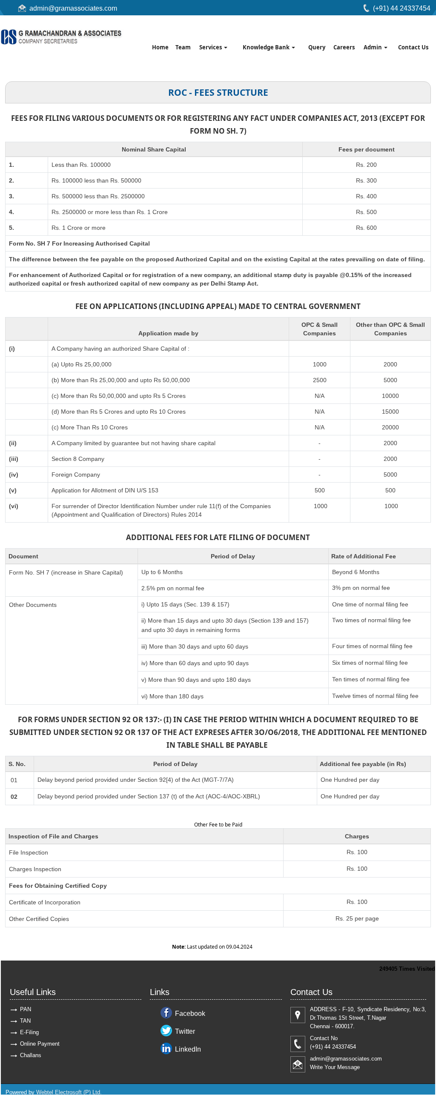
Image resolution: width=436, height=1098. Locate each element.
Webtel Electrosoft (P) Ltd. (69, 1092)
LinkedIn (188, 1049)
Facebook (190, 1013)
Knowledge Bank (267, 47)
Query (316, 47)
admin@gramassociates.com (73, 8)
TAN (25, 1021)
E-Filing (29, 1032)
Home (160, 47)
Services (211, 47)
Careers (344, 47)
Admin (373, 47)
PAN (25, 1009)
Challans (30, 1055)
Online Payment (40, 1044)
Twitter (185, 1031)
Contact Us (413, 47)
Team (183, 47)
